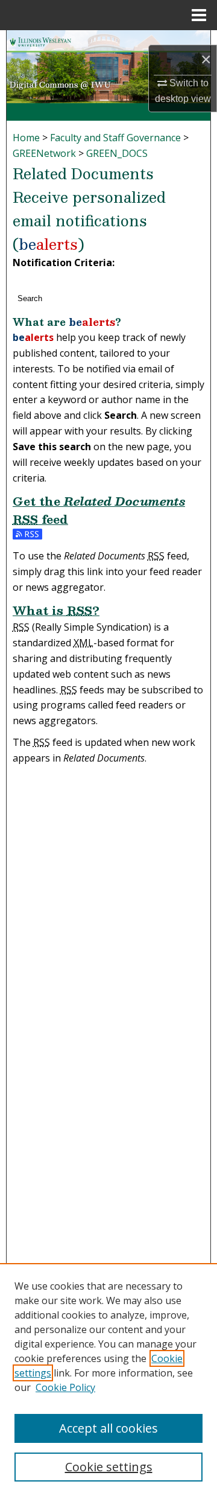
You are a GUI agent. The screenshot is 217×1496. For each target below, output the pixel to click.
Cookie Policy (65, 1387)
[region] (108, 1379)
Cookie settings (109, 1467)
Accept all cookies (108, 1428)
